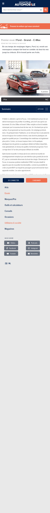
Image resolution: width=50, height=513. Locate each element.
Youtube (13, 253)
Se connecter (13, 180)
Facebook (12, 248)
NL (10, 263)
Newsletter (34, 253)
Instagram (34, 248)
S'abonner (37, 180)
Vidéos (12, 243)
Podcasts (34, 243)
